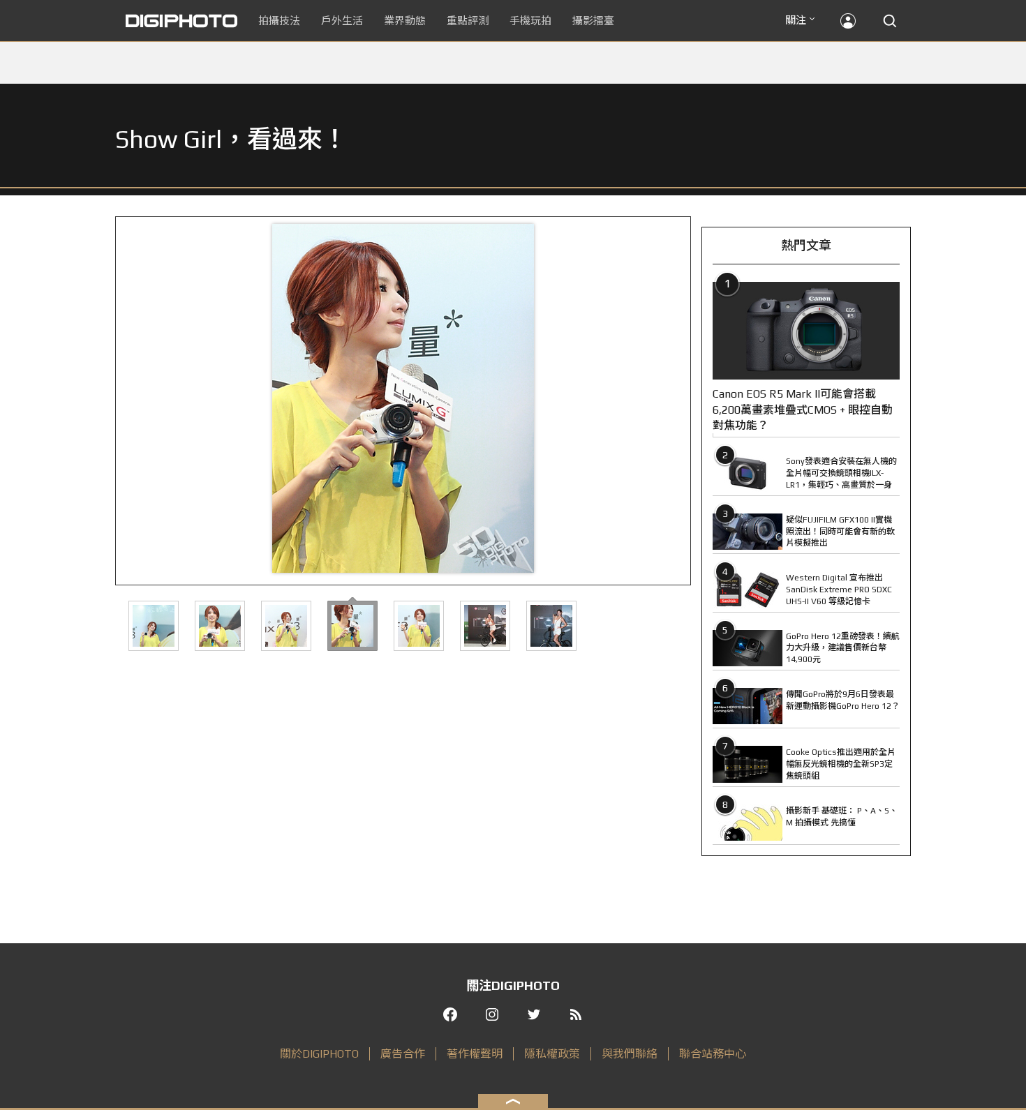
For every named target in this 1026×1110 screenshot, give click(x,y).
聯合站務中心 (712, 1053)
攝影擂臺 (593, 21)
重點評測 (468, 21)
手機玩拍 (530, 21)
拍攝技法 (279, 21)
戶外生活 (342, 21)
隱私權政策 (552, 1053)
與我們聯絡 (629, 1053)
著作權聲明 (475, 1053)
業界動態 (405, 21)
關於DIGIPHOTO (319, 1053)
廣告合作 (402, 1053)
